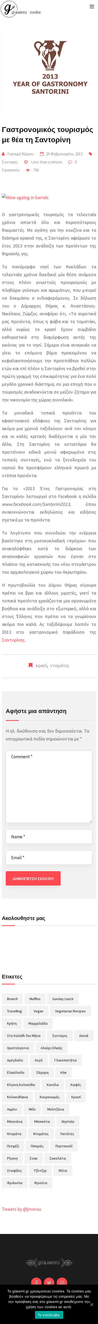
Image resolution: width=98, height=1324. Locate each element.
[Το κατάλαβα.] (91, 1304)
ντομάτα (14, 1133)
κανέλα (53, 1084)
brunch (12, 998)
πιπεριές (37, 1146)
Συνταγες (10, 161)
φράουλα (14, 1182)
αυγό (39, 1060)
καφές (76, 1084)
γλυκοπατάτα (65, 1060)
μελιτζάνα (55, 1109)
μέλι (32, 1109)
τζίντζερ (40, 1170)
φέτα (63, 1170)
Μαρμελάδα (38, 1023)
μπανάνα (14, 1121)
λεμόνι (12, 1109)
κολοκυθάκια (17, 1097)
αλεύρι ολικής (51, 1048)
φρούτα (40, 1182)
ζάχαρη (42, 1072)
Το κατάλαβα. (49, 1315)
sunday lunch (62, 998)
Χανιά (83, 1035)
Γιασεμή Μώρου (20, 153)
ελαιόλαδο (15, 1072)
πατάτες (67, 1133)
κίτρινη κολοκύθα (21, 1084)
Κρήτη (12, 1023)
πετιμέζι (13, 1146)
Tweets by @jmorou (21, 1209)
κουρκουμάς (50, 1097)
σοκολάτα (57, 1158)
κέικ (63, 1072)
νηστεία (68, 1121)
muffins (35, 998)
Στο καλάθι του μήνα (24, 1035)
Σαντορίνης (13, 640)
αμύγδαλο (15, 1060)
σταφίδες (14, 1170)
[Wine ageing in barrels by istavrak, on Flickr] (25, 196)
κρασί (41, 665)
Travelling (14, 1011)
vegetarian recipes (70, 1011)
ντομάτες (59, 665)
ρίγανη (12, 1158)
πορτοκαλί (63, 1146)
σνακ (34, 1158)
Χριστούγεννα (18, 1048)
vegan (38, 1011)
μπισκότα (42, 1121)
